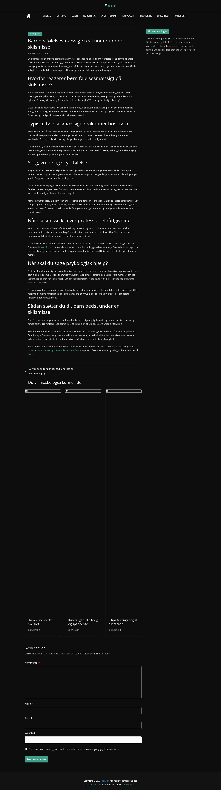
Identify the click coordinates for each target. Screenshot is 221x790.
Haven (74, 15)
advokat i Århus (43, 247)
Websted (30, 733)
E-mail (29, 718)
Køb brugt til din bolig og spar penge (83, 622)
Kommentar (32, 662)
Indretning (89, 15)
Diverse (47, 15)
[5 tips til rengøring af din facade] (124, 391)
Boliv (30, 354)
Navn (29, 703)
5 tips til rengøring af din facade (123, 622)
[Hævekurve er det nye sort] (43, 391)
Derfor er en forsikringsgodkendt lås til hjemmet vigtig (50, 371)
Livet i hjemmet (109, 15)
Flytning (61, 15)
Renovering (145, 15)
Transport (179, 15)
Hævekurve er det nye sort (40, 622)
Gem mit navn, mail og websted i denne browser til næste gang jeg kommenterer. (74, 749)
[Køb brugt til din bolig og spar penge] (83, 391)
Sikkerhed (163, 15)
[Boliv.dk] (28, 16)
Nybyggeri (128, 15)
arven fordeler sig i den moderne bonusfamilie (58, 350)
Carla (45, 53)
